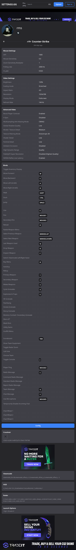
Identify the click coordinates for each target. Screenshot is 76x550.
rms (19, 28)
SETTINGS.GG (9, 4)
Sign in (69, 4)
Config (38, 426)
